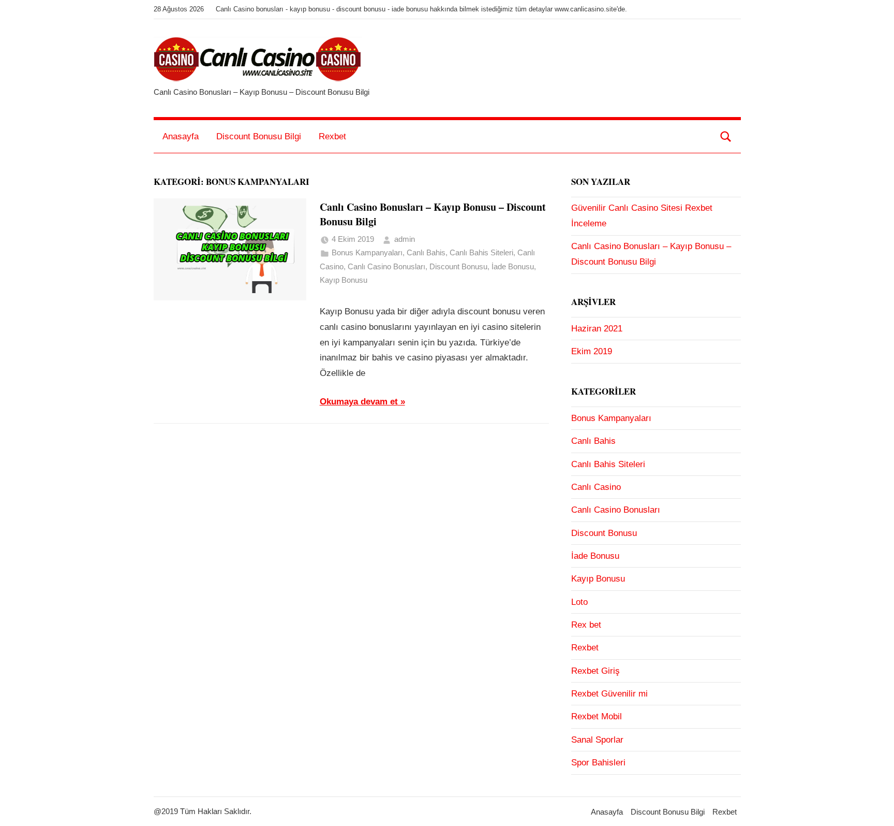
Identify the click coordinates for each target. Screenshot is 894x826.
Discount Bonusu (458, 266)
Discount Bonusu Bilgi (258, 136)
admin (404, 239)
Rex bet (586, 625)
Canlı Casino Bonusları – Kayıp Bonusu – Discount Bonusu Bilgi (433, 214)
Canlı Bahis (426, 252)
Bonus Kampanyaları (367, 252)
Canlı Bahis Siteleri (481, 252)
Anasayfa (180, 136)
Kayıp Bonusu (343, 280)
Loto (579, 602)
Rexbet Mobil (596, 716)
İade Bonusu (512, 266)
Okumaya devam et (359, 402)
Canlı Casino (596, 487)
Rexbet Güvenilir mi (609, 694)
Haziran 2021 (596, 329)
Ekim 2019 (591, 351)
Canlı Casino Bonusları (386, 266)
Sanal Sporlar (597, 740)
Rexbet (332, 136)
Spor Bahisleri (598, 762)
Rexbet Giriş (595, 671)
